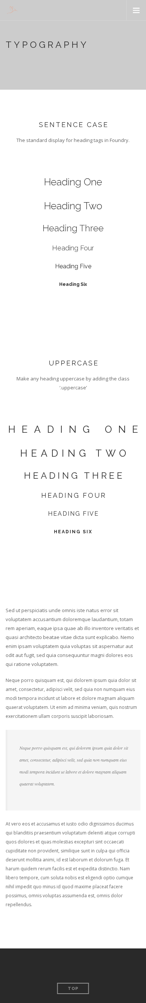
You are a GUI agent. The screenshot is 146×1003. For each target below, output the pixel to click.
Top (73, 988)
